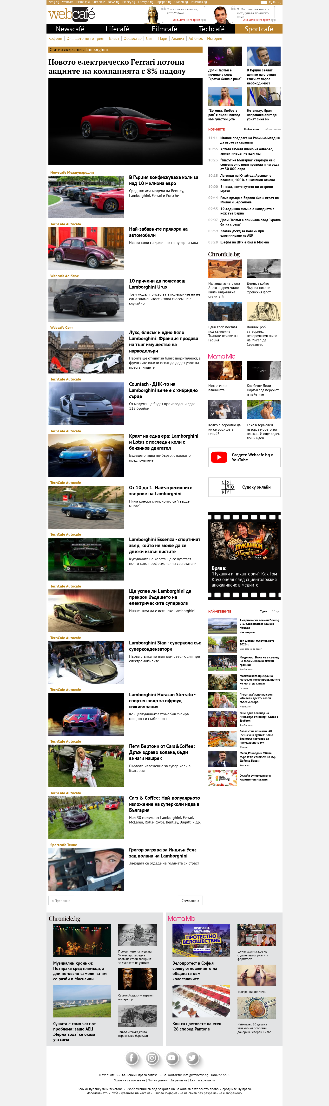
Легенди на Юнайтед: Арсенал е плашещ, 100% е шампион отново (247, 177)
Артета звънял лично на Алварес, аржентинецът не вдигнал (246, 151)
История (214, 38)
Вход (277, 2)
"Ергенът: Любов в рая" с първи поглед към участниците (224, 114)
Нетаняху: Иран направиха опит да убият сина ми (261, 114)
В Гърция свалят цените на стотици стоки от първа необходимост (261, 76)
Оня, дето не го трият (85, 38)
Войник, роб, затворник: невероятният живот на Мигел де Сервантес (263, 336)
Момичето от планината (218, 388)
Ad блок (196, 38)
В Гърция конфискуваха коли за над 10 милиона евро (163, 180)
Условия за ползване (130, 1080)
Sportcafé (259, 28)
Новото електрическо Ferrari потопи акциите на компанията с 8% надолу (116, 66)
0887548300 (220, 1075)
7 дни (263, 611)
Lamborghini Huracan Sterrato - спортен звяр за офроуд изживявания (162, 700)
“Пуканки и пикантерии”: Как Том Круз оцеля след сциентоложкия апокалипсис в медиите (244, 579)
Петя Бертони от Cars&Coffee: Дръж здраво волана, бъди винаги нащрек (162, 752)
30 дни (276, 611)
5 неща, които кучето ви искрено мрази (246, 189)
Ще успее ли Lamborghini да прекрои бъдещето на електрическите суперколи (160, 597)
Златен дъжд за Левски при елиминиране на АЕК (242, 233)
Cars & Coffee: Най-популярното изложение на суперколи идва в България (164, 804)
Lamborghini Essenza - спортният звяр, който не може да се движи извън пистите (164, 545)
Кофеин (55, 38)
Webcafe (57, 275)
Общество (133, 38)
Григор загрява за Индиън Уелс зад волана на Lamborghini (163, 853)
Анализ (177, 38)
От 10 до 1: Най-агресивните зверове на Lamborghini (160, 490)
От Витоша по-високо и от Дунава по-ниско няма (253, 13)
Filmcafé (164, 28)
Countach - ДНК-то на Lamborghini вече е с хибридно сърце (163, 390)
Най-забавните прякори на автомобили (158, 232)
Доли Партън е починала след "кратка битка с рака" (225, 74)
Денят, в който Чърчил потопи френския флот (259, 287)
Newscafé (70, 28)
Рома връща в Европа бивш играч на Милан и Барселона (249, 200)
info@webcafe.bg (196, 1075)
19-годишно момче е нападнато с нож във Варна (247, 211)
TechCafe (57, 223)
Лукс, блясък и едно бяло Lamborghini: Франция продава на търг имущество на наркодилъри (163, 341)
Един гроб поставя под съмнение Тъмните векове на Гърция (222, 333)
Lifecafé (117, 28)
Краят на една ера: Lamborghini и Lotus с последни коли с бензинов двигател (163, 442)
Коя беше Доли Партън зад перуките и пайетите (263, 390)
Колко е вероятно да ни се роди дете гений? (224, 429)
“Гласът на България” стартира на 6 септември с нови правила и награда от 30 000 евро (249, 164)
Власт (114, 38)
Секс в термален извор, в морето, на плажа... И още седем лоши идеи (264, 431)
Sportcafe (58, 844)
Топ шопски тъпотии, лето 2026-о (182, 11)
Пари (162, 38)
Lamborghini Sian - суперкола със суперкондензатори (165, 646)
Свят (150, 38)
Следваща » (190, 901)
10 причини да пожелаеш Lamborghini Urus (157, 284)
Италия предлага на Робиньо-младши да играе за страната (250, 140)
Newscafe (58, 172)
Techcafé (212, 28)
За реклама (179, 1080)
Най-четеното (272, 129)
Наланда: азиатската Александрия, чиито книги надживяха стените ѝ (224, 290)
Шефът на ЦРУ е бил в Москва (244, 242)
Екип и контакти (202, 1080)
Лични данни (158, 1080)
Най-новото (251, 129)
